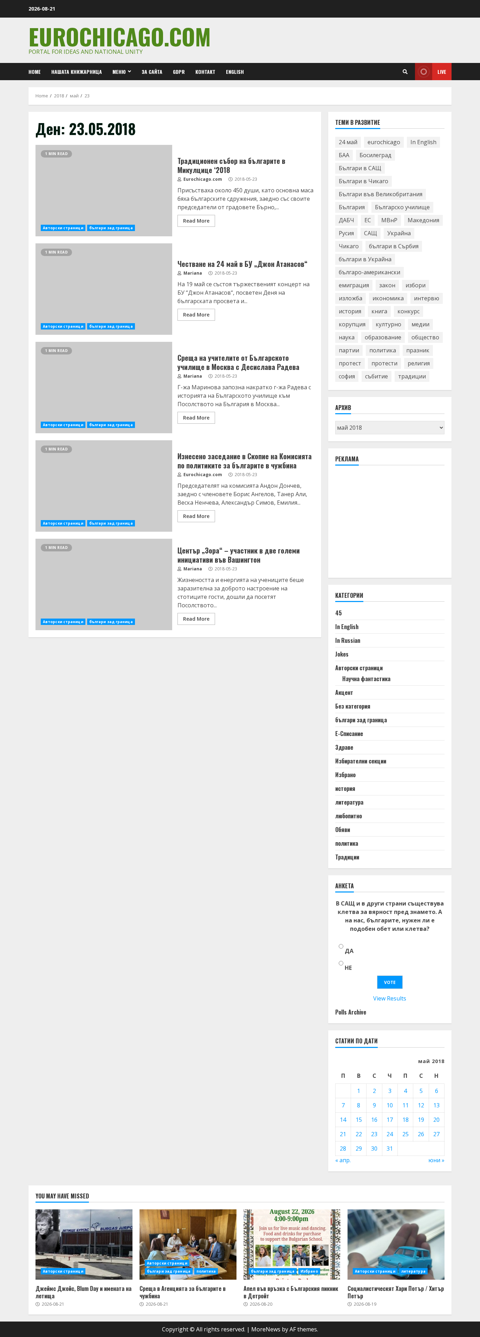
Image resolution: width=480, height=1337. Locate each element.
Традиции (347, 857)
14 (343, 1120)
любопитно (348, 816)
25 (405, 1134)
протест (350, 363)
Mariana (192, 273)
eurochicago (384, 142)
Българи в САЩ (360, 168)
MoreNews (265, 1329)
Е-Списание (349, 733)
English (235, 71)
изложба (350, 298)
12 (421, 1105)
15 (359, 1120)
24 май (348, 142)
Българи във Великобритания (380, 194)
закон (387, 285)
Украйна (399, 233)
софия (347, 376)
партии (349, 350)
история (350, 311)
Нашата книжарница (76, 71)
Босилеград (375, 155)
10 (390, 1105)
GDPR (179, 71)
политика (382, 350)
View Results (389, 998)
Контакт (205, 71)
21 (343, 1134)
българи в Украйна (365, 259)
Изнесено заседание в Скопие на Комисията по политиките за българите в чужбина (103, 486)
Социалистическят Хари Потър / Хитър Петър (396, 1244)
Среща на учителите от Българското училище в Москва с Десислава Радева (103, 387)
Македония (423, 220)
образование (383, 337)
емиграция (354, 285)
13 (436, 1105)
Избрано (345, 774)
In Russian (347, 640)
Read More (196, 220)
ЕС (367, 220)
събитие (376, 376)
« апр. (343, 1160)
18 (405, 1120)
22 (359, 1134)
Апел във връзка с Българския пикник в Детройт (292, 1244)
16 (374, 1120)
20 (436, 1120)
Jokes (342, 654)
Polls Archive (350, 1012)
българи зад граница (111, 227)
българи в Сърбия (394, 246)
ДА (349, 951)
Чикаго (349, 246)
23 (374, 1134)
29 (359, 1148)
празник (417, 350)
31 (390, 1148)
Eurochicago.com (119, 36)
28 (343, 1148)
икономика (388, 298)
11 (405, 1105)
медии (420, 324)
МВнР (389, 220)
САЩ (370, 233)
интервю (426, 298)
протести (384, 363)
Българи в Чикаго (363, 181)
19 (421, 1120)
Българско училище (402, 207)
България (352, 207)
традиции (412, 376)
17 (390, 1120)
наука (347, 337)
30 (374, 1148)
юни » (436, 1160)
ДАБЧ (346, 220)
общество (425, 337)
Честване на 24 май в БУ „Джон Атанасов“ (103, 289)
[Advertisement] (388, 525)
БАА (344, 155)
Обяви (342, 829)
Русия (346, 233)
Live (441, 71)
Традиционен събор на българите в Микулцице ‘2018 (103, 190)
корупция (352, 324)
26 (421, 1134)
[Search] (405, 71)
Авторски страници (63, 227)
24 (390, 1134)
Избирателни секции (360, 761)
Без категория (352, 706)
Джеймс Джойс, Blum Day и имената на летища (83, 1244)
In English (423, 142)
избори (416, 285)
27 (436, 1134)
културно (388, 324)
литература (349, 802)
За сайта (152, 71)
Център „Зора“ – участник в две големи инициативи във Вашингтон (103, 584)
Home (34, 71)
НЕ (348, 968)
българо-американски (369, 272)
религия (419, 363)
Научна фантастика (366, 678)
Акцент (344, 692)
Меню (119, 71)
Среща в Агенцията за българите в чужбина (188, 1244)
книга (379, 311)
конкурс (408, 311)
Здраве (344, 747)
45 (338, 613)
